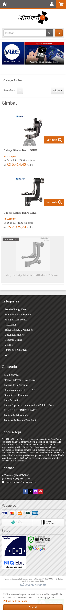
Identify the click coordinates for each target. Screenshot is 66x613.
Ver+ (7, 354)
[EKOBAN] (33, 17)
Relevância (9, 90)
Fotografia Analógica (16, 319)
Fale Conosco (11, 374)
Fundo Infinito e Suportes (18, 314)
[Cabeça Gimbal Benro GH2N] (32, 202)
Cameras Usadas (13, 339)
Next (60, 52)
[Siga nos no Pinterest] (40, 491)
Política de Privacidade (16, 415)
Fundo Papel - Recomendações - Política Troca (29, 405)
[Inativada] (14, 552)
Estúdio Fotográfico (15, 309)
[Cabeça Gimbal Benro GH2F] (32, 140)
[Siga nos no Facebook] (25, 491)
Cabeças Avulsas (12, 80)
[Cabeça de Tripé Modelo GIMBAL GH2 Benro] (32, 259)
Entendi (33, 607)
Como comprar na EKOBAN (20, 390)
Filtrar (57, 90)
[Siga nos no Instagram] (35, 491)
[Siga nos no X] (30, 491)
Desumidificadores (15, 334)
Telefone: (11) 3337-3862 (16, 475)
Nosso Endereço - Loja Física (20, 379)
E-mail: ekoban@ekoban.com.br (20, 482)
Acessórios (10, 324)
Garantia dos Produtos (16, 395)
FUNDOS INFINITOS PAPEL (21, 410)
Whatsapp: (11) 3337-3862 (17, 478)
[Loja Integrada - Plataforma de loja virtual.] (33, 585)
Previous (5, 53)
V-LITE (9, 344)
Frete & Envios (12, 400)
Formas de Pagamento (16, 385)
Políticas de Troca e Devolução (20, 420)
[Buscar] (49, 33)
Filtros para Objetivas (16, 349)
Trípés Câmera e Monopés (19, 329)
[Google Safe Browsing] (36, 548)
